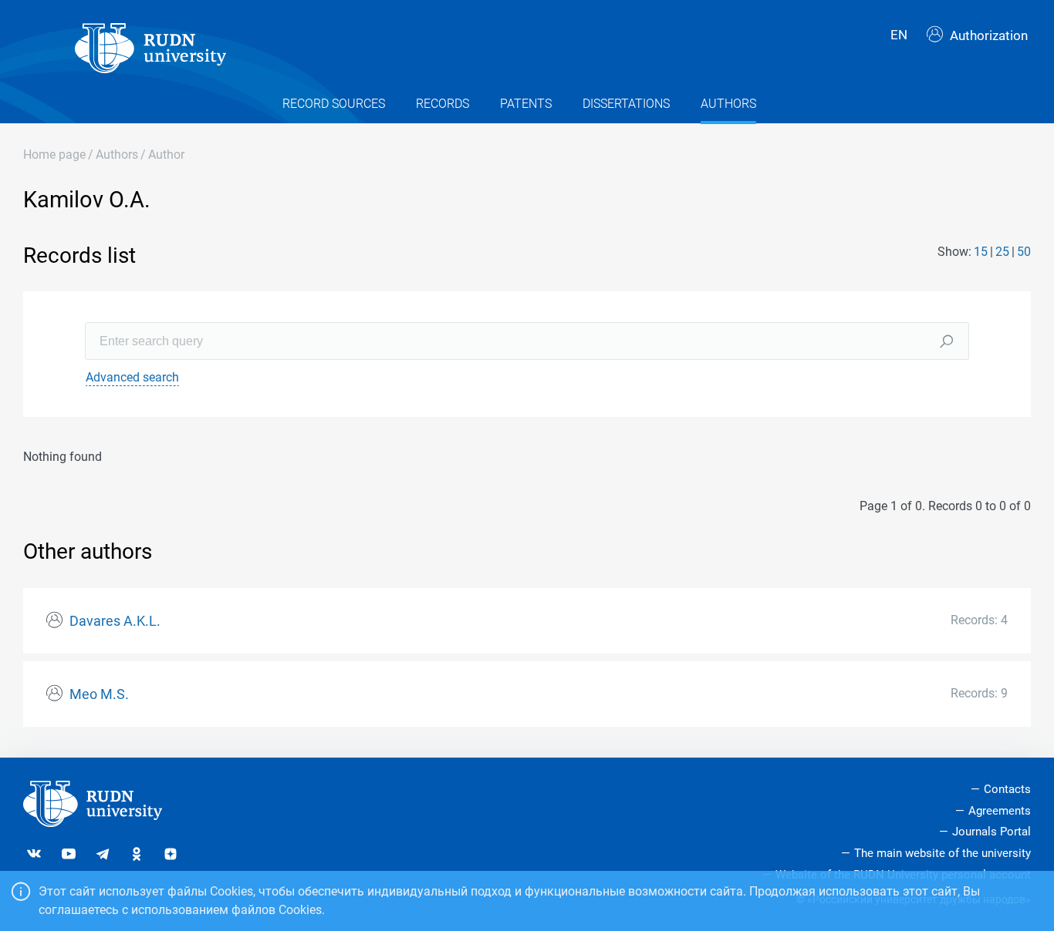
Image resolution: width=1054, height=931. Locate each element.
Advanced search (132, 377)
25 (1002, 251)
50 (1024, 251)
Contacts (1007, 789)
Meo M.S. (99, 694)
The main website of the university (942, 853)
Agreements (999, 811)
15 (981, 251)
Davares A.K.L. (114, 621)
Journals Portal (991, 832)
